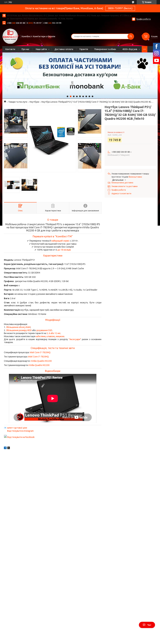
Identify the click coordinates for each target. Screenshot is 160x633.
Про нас (25, 49)
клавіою (51, 336)
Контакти (10, 49)
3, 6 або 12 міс (54, 333)
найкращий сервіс (60, 240)
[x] (8, 448)
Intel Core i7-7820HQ (40, 352)
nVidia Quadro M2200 (41, 361)
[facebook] (5, 448)
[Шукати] (131, 36)
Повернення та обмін (105, 49)
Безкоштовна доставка (122, 182)
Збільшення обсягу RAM (18, 327)
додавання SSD (44, 330)
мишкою (60, 336)
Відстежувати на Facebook (21, 437)
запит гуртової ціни (17, 428)
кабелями (41, 336)
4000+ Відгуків (129, 49)
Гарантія (84, 49)
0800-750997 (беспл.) (120, 8)
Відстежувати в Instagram (20, 431)
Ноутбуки (34, 102)
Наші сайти (41, 49)
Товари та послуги (17, 102)
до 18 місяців (64, 250)
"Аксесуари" (75, 339)
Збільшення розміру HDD (19, 330)
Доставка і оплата (64, 49)
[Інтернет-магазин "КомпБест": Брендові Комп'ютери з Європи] (10, 36)
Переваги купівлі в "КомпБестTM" (53, 236)
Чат (149, 625)
